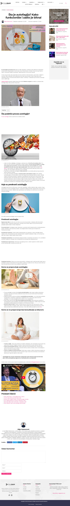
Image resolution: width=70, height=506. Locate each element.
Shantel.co (45, 501)
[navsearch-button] (66, 3)
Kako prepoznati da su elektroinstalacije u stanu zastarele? (61, 45)
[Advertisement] (23, 61)
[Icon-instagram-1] (62, 3)
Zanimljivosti (41, 2)
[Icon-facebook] (60, 3)
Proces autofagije (5, 116)
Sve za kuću (50, 2)
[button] (9, 442)
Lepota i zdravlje (28, 4)
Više (42, 4)
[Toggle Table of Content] (7, 110)
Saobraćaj (31, 2)
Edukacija (37, 4)
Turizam (23, 2)
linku (41, 306)
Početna (17, 2)
